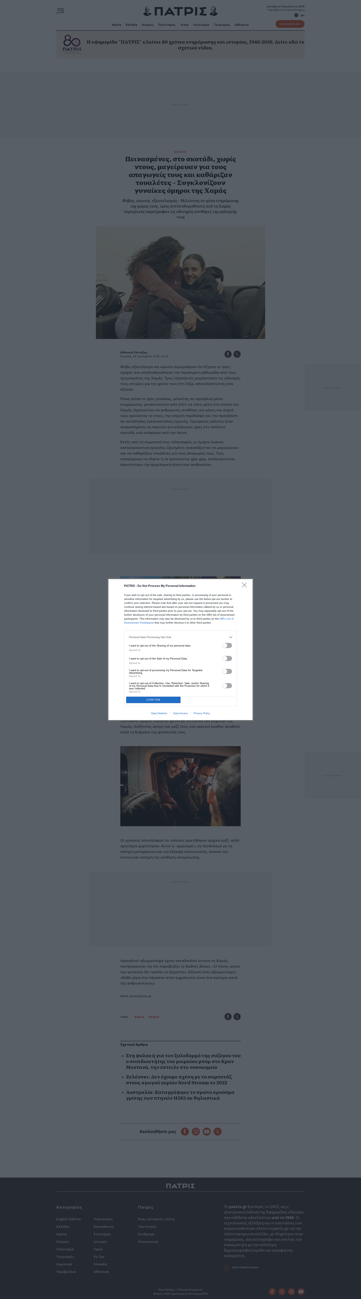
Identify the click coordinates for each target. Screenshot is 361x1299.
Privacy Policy (202, 713)
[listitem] (180, 637)
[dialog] (180, 649)
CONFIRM (153, 699)
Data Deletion (159, 713)
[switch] (227, 645)
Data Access (180, 713)
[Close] (245, 586)
